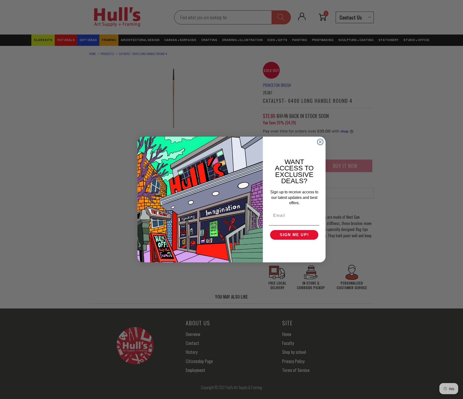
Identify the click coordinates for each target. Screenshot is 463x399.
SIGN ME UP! (294, 235)
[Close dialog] (320, 142)
